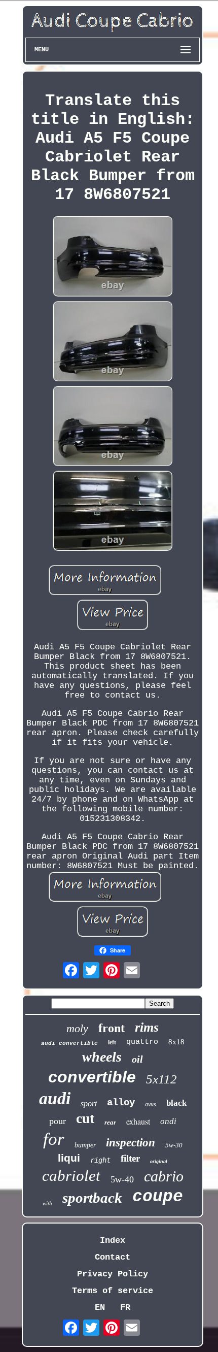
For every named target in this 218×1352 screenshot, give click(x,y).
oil (137, 1059)
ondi (168, 1121)
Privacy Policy (112, 1274)
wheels (102, 1057)
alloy (121, 1102)
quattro (142, 1042)
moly (77, 1028)
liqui (69, 1158)
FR (125, 1307)
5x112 (161, 1079)
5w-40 (122, 1179)
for (53, 1139)
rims (147, 1027)
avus (150, 1104)
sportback (92, 1198)
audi (54, 1098)
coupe (157, 1197)
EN (100, 1307)
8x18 (176, 1042)
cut (85, 1118)
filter (130, 1158)
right (100, 1160)
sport (89, 1103)
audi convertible (69, 1043)
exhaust (138, 1121)
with (47, 1203)
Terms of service (112, 1291)
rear (110, 1122)
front (111, 1028)
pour (57, 1121)
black (176, 1103)
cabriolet (71, 1175)
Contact (112, 1257)
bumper (85, 1145)
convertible (92, 1077)
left (112, 1042)
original (158, 1161)
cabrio (164, 1176)
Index (112, 1240)
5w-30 (174, 1145)
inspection (130, 1142)
